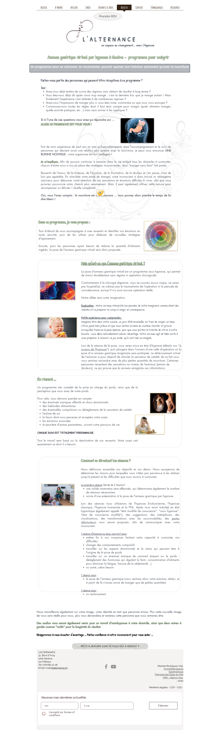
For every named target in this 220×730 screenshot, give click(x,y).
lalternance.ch (59, 668)
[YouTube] (113, 667)
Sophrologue (176, 671)
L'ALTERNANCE (110, 39)
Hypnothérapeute (173, 668)
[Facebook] (106, 667)
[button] (59, 8)
